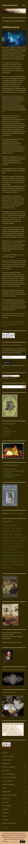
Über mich (5, 802)
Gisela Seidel (17, 537)
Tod (14, 558)
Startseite (5, 753)
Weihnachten (21, 564)
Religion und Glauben (8, 784)
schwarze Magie (6, 324)
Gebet (5, 435)
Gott (23, 537)
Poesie (5, 549)
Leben (16, 543)
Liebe (4, 546)
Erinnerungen (16, 531)
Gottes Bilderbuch (10, 5)
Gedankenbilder (6, 760)
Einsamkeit (6, 528)
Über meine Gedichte (8, 756)
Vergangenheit (13, 561)
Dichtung (14, 525)
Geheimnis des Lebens (8, 767)
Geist (10, 537)
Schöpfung (6, 555)
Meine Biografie (6, 805)
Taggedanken (6, 763)
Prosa (24, 322)
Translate (14, 378)
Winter (5, 567)
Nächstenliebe (16, 546)
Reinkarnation (7, 552)
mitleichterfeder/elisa (10, 471)
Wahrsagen (13, 324)
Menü (23, 5)
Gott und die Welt (7, 781)
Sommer (21, 555)
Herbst (15, 540)
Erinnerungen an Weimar (9, 795)
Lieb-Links (5, 819)
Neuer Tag (6, 429)
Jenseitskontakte (11, 322)
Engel (12, 528)
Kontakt (4, 816)
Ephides (18, 528)
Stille (9, 558)
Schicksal (15, 552)
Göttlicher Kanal (10, 27)
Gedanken (18, 534)
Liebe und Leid (6, 770)
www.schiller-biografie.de (16, 513)
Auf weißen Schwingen (10, 431)
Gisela (5, 469)
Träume (5, 561)
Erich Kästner (6, 531)
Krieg (10, 543)
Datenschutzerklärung (8, 823)
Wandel (6, 427)
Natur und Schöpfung (8, 774)
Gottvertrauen (7, 540)
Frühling (5, 534)
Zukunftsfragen (19, 324)
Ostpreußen (5, 809)
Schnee (22, 552)
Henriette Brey (6, 791)
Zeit (9, 567)
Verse (20, 561)
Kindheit (5, 543)
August (11, 477)
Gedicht (5, 537)
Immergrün (7, 433)
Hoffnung (21, 540)
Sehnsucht (14, 555)
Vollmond (12, 564)
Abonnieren (7, 362)
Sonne (4, 558)
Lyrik (9, 546)
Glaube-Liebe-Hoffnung (9, 777)
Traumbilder (5, 812)
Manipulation (19, 322)
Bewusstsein (6, 525)
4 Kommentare (5, 325)
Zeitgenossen (6, 798)
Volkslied (5, 564)
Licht (20, 543)
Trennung (19, 558)
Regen (15, 549)
